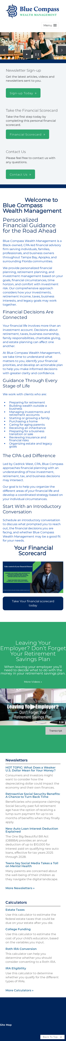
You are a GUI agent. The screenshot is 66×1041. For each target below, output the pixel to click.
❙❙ (37, 54)
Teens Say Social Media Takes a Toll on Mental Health (32, 864)
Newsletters (16, 760)
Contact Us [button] (18, 174)
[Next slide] (62, 50)
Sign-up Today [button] (21, 93)
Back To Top (50, 1037)
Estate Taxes (15, 909)
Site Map (6, 1024)
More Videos (33, 681)
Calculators (16, 902)
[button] (50, 25)
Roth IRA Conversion (21, 949)
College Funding (18, 929)
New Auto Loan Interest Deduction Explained (32, 830)
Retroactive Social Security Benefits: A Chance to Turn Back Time (33, 795)
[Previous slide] (4, 50)
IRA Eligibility (16, 968)
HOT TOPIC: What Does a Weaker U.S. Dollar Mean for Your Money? (31, 769)
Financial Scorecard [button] (26, 134)
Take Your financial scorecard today (33, 603)
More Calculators (20, 990)
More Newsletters (20, 888)
